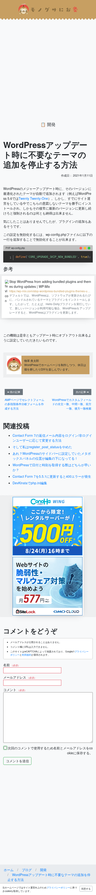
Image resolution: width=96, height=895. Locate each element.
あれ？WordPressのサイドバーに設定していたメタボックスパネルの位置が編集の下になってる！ (52, 456)
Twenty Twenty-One (33, 198)
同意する (86, 888)
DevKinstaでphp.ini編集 (30, 483)
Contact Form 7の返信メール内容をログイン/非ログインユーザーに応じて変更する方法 (52, 438)
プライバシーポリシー (58, 887)
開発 (51, 124)
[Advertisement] (48, 66)
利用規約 (26, 654)
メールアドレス (19, 677)
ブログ (27, 869)
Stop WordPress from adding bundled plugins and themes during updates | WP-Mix (50, 284)
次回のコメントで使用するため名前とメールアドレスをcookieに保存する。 (50, 750)
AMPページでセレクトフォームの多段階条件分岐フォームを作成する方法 (24, 404)
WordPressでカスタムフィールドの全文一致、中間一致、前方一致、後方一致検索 (71, 404)
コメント (15, 689)
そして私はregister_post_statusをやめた (42, 446)
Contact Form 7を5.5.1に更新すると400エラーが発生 (52, 476)
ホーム (9, 869)
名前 (11, 664)
